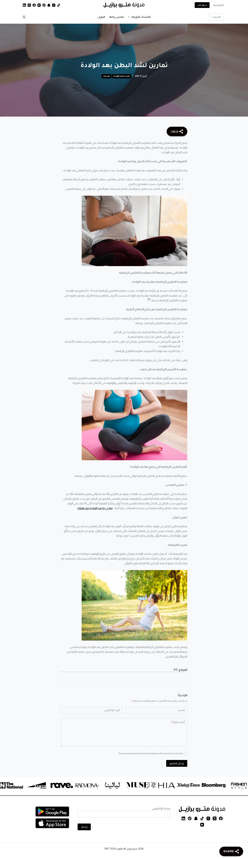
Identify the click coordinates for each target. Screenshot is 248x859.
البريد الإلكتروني (112, 710)
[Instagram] (53, 5)
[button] (149, 299)
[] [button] (175, 669)
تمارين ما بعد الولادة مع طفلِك (95, 508)
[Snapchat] (48, 5)
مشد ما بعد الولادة (121, 76)
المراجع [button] (183, 669)
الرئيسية (218, 5)
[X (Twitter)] (29, 5)
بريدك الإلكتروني (161, 808)
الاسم (181, 710)
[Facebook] (34, 5)
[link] (227, 786)
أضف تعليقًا (178, 722)
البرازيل (101, 16)
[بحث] (24, 17)
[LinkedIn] (24, 5)
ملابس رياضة (116, 16)
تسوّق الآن (202, 5)
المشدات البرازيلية (140, 16)
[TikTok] (58, 5)
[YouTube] (39, 5)
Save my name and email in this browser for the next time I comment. (150, 753)
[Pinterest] (44, 5)
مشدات (106, 76)
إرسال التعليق (177, 763)
